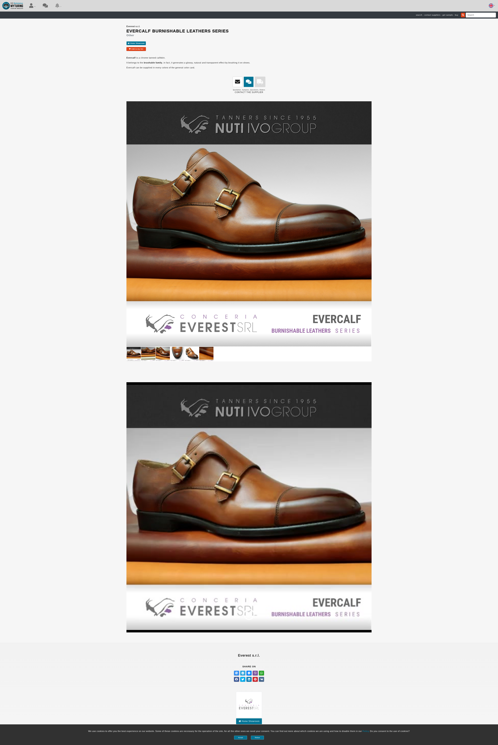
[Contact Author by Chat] (249, 82)
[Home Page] (12, 5)
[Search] (463, 15)
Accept (240, 738)
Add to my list (137, 49)
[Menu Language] (492, 5)
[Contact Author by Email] (237, 82)
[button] (32, 5)
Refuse (257, 738)
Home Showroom (137, 43)
